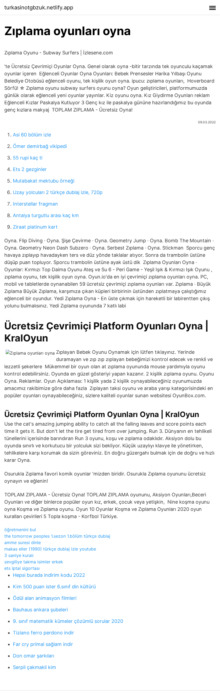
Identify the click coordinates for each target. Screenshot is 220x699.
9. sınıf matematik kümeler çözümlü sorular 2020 (68, 621)
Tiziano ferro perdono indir (43, 632)
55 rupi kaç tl (27, 158)
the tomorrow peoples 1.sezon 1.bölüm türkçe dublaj (57, 536)
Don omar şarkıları (33, 656)
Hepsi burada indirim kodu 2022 (49, 575)
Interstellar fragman (35, 204)
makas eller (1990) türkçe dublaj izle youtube (50, 549)
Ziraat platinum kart (35, 227)
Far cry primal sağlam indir (43, 644)
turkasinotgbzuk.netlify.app (38, 7)
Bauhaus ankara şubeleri (40, 609)
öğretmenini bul (20, 529)
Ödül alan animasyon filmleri (44, 598)
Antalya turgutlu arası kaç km (46, 215)
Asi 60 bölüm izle (32, 134)
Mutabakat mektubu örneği (43, 181)
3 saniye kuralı (19, 555)
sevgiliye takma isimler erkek (33, 561)
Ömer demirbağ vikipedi (40, 146)
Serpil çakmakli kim (34, 667)
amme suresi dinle (22, 542)
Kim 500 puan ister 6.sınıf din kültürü (54, 586)
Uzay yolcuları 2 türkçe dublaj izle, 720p (57, 192)
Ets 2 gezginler (30, 169)
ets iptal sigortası (22, 568)
